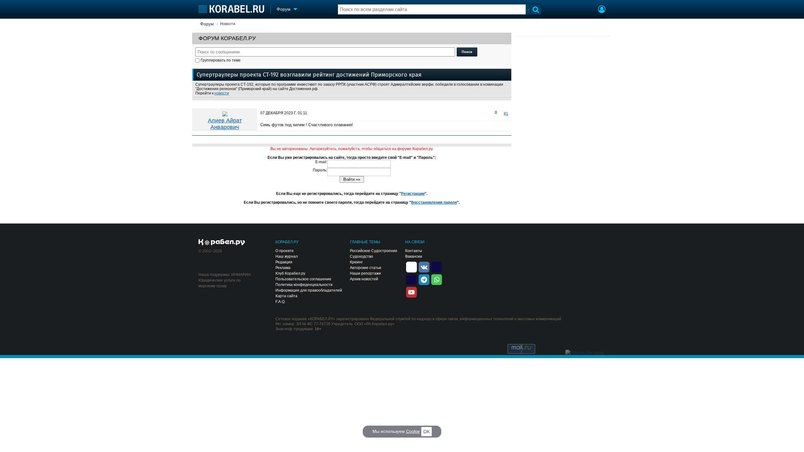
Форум (207, 23)
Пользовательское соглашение (303, 279)
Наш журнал (286, 256)
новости (222, 93)
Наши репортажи (365, 273)
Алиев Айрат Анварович (225, 123)
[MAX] (411, 279)
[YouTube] (411, 291)
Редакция (283, 262)
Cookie (413, 431)
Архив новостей (364, 279)
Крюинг (356, 262)
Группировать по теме (221, 60)
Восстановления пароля (434, 202)
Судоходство (361, 256)
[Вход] (602, 10)
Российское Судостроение (373, 251)
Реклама (283, 268)
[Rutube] (436, 266)
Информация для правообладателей (308, 290)
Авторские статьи (365, 268)
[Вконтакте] (424, 266)
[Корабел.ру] (221, 242)
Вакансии (413, 256)
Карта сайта (286, 296)
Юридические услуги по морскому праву (219, 283)
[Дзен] (411, 266)
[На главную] (231, 9)
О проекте (284, 251)
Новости (227, 24)
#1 (506, 113)
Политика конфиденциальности (304, 284)
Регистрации (413, 193)
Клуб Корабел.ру (290, 273)
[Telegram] (424, 279)
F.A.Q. (280, 301)
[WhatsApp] (436, 279)
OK (426, 431)
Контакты (413, 251)
